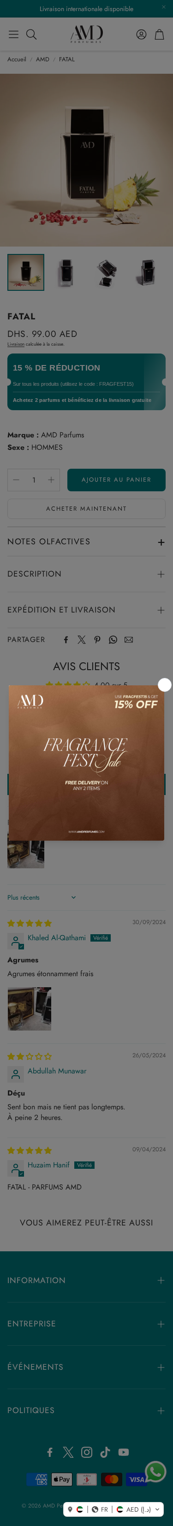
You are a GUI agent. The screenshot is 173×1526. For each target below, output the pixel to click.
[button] (113, 1509)
